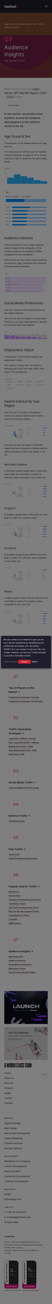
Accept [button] (24, 662)
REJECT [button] (35, 662)
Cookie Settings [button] (10, 662)
